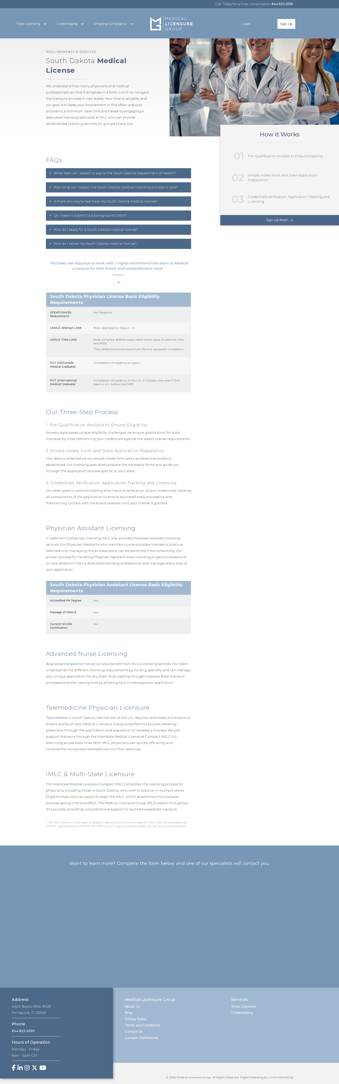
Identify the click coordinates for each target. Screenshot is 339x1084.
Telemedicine (56, 718)
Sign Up (286, 24)
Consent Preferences (141, 1038)
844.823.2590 (282, 4)
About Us (132, 1006)
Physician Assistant (148, 538)
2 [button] (118, 282)
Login (246, 24)
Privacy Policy (136, 1019)
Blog (128, 1013)
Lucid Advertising (280, 1077)
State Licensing (28, 24)
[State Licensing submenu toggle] (45, 24)
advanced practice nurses (74, 664)
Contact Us (134, 1031)
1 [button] (115, 282)
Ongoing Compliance (110, 24)
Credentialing (67, 24)
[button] (118, 173)
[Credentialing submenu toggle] (82, 24)
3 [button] (122, 282)
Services (239, 999)
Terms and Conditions (142, 1025)
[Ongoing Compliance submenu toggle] (132, 24)
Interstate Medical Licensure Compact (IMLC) (89, 784)
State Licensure (243, 1006)
